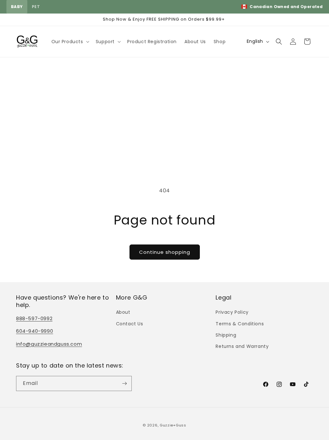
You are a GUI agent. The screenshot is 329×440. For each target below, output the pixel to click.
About (123, 312)
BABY (17, 6)
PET (36, 6)
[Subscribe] (124, 383)
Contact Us (129, 323)
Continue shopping (164, 252)
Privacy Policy (232, 312)
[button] (70, 41)
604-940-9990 (34, 331)
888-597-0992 (34, 318)
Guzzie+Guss (173, 425)
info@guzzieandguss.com (49, 343)
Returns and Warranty (242, 346)
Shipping (226, 335)
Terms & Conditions (240, 323)
